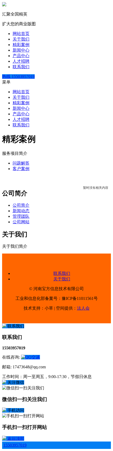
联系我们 (21, 67)
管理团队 (21, 216)
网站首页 (21, 33)
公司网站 (21, 222)
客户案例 (21, 168)
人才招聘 (21, 61)
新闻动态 (21, 211)
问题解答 (21, 163)
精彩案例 (21, 44)
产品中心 (21, 55)
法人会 (83, 308)
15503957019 (15, 445)
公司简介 (21, 205)
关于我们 (21, 39)
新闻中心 (21, 50)
